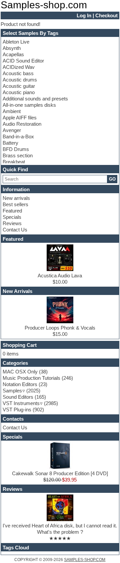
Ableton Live (16, 42)
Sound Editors (18, 397)
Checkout (106, 15)
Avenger (12, 130)
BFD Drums (16, 149)
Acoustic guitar (19, 86)
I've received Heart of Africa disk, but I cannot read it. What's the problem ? (60, 529)
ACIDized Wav (19, 67)
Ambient (12, 111)
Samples (12, 390)
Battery (10, 143)
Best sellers (15, 204)
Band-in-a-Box (18, 136)
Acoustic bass (18, 73)
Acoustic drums (20, 79)
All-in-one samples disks (29, 105)
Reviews (12, 223)
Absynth (12, 48)
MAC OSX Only (20, 371)
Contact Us (15, 229)
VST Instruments (21, 403)
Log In (84, 15)
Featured (12, 210)
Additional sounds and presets (35, 98)
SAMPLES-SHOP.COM (84, 559)
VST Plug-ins (17, 409)
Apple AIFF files (20, 117)
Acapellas (13, 54)
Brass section (18, 155)
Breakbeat (14, 162)
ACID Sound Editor (23, 61)
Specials (12, 217)
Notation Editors (20, 384)
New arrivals (16, 198)
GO (112, 179)
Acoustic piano (19, 92)
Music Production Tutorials (31, 378)
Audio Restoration (22, 124)
